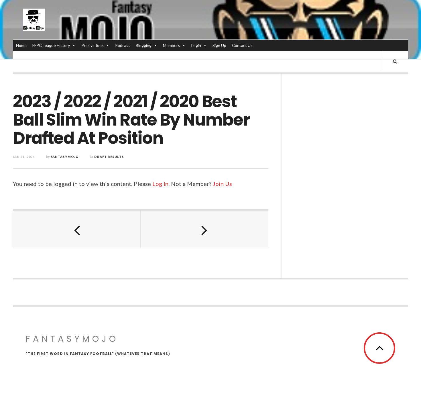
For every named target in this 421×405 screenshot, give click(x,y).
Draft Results (109, 156)
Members (171, 45)
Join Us (222, 183)
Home (21, 45)
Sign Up (219, 45)
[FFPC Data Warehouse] (34, 20)
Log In (160, 183)
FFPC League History (51, 45)
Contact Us (242, 45)
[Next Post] (204, 229)
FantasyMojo (72, 339)
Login (196, 45)
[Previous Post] (77, 229)
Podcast (122, 45)
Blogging (144, 45)
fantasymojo (65, 156)
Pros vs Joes (92, 45)
